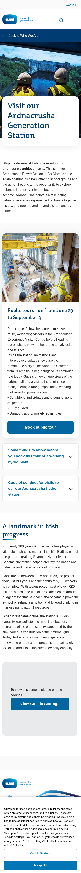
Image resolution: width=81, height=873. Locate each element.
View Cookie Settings (39, 704)
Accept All (40, 865)
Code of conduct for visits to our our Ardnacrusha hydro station (33, 489)
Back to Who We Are (23, 35)
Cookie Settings (40, 853)
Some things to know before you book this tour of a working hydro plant (36, 456)
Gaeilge (71, 4)
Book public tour (40, 427)
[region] (40, 835)
